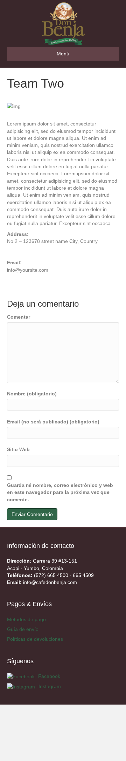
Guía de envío (22, 629)
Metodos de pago (26, 619)
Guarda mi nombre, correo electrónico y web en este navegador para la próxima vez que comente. (60, 492)
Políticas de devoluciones (35, 639)
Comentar (18, 317)
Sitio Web (18, 449)
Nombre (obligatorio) (32, 393)
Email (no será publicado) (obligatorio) (53, 421)
